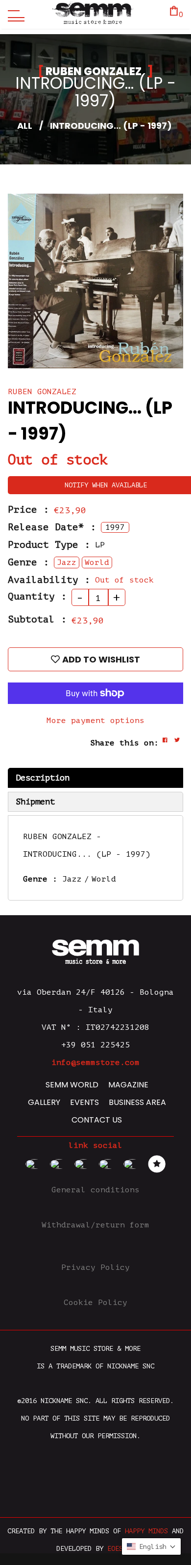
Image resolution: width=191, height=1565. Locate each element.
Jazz (72, 879)
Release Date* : (52, 527)
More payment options (95, 720)
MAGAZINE (128, 1084)
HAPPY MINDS (146, 1531)
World (104, 879)
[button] (151, 1546)
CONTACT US (97, 1119)
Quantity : (37, 596)
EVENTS (84, 1102)
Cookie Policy (95, 1302)
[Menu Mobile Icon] (14, 14)
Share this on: (124, 743)
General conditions (95, 1189)
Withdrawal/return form (95, 1225)
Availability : (49, 580)
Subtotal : (37, 619)
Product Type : (49, 545)
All (24, 126)
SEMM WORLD (72, 1084)
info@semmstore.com (95, 1062)
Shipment (35, 801)
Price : (28, 509)
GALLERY (44, 1102)
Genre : (28, 562)
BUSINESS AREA (137, 1102)
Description (43, 777)
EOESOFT (121, 1548)
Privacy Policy (95, 1267)
